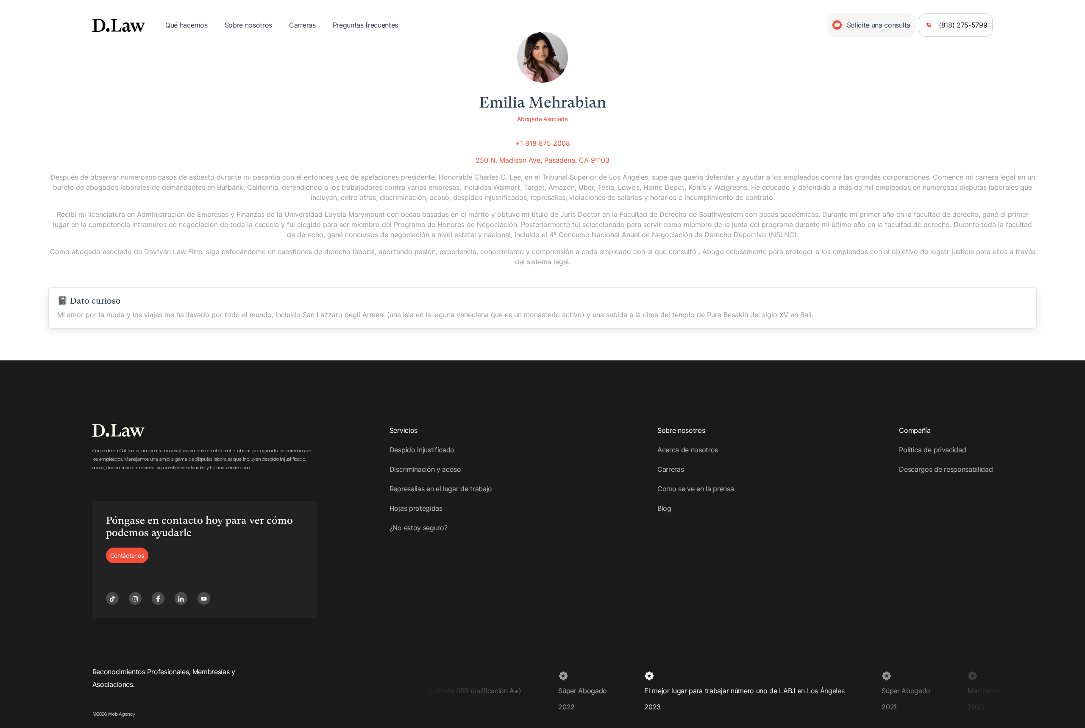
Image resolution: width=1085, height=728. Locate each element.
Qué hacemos (186, 25)
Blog (664, 508)
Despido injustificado (421, 450)
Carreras (302, 25)
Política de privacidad (932, 450)
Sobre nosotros (249, 25)
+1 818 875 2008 (542, 143)
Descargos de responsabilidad (946, 469)
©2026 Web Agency (113, 714)
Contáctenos (127, 555)
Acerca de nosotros (687, 450)
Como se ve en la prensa (695, 488)
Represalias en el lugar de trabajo (440, 488)
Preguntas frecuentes (365, 25)
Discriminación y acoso (425, 469)
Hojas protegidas (415, 508)
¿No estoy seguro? (418, 527)
